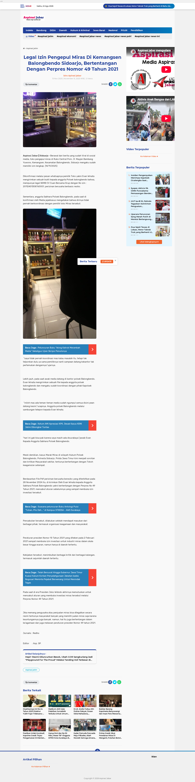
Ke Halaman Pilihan (40, 766)
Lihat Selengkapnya (148, 242)
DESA (53, 30)
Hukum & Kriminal (80, 30)
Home (28, 6)
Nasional (112, 30)
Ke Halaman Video (148, 156)
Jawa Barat (99, 30)
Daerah (63, 30)
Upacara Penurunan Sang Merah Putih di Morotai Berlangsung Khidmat (141, 217)
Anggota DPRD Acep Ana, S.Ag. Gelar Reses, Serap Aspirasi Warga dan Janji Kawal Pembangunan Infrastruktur (140, 6)
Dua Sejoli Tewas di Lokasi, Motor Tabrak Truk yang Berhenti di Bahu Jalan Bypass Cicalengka (141, 230)
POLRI (124, 30)
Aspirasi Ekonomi (67, 36)
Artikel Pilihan (32, 759)
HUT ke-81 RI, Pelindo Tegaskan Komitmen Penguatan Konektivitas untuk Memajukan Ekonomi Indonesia (141, 204)
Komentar (32, 84)
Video (31, 36)
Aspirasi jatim (31, 670)
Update (107, 261)
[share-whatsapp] (120, 84)
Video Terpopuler (137, 149)
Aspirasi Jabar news (91, 36)
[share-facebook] (111, 84)
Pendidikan (137, 30)
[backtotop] (97, 751)
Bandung (41, 30)
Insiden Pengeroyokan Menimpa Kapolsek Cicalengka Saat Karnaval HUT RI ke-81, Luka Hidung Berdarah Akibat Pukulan (142, 178)
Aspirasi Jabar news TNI (148, 36)
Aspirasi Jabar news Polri (118, 36)
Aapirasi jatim (46, 36)
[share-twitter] (115, 84)
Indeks (29, 30)
